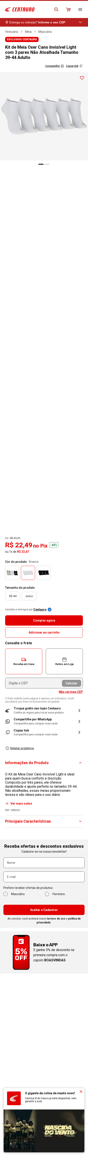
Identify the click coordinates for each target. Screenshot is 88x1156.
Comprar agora (44, 620)
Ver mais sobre (21, 803)
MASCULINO (45, 31)
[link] (44, 721)
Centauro (40, 609)
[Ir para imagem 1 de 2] (41, 164)
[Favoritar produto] (82, 78)
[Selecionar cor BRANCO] (28, 573)
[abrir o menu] (80, 9)
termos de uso (56, 918)
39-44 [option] (13, 596)
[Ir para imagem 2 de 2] (47, 164)
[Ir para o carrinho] (68, 9)
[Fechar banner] (81, 1091)
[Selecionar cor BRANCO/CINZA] (12, 573)
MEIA (28, 31)
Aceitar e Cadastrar (44, 910)
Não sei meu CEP (71, 692)
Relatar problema (22, 748)
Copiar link (72, 66)
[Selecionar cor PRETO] (44, 573)
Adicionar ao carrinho (44, 632)
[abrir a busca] (56, 9)
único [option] (29, 596)
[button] (23, 661)
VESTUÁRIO (11, 31)
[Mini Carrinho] (68, 9)
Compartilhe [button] (52, 66)
